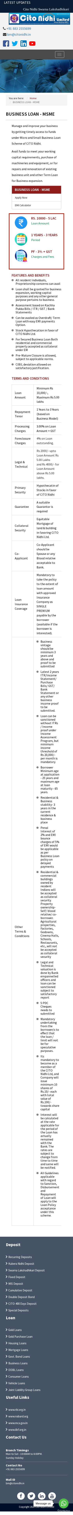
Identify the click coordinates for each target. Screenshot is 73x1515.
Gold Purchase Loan (20, 1336)
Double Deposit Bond (21, 1297)
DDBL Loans (16, 1370)
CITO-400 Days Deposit (22, 1303)
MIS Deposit (15, 1283)
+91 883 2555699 (18, 28)
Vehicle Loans (16, 1383)
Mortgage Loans (18, 1350)
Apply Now (21, 197)
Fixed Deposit (16, 1277)
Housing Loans (17, 1343)
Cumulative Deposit (20, 1290)
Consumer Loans (18, 1376)
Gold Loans (15, 1330)
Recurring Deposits (20, 1257)
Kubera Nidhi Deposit (21, 1264)
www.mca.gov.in (18, 1423)
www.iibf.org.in (17, 1430)
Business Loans (18, 1363)
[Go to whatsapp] (64, 1503)
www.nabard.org (18, 1416)
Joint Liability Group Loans (24, 1390)
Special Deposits (18, 1310)
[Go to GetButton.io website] (63, 1511)
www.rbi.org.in (17, 1410)
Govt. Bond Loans (19, 1356)
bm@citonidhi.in (19, 34)
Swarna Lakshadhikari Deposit (26, 1270)
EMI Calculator (23, 205)
